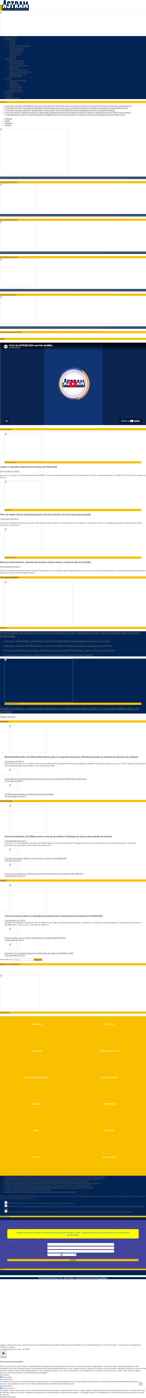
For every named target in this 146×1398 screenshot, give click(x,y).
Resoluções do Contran (109, 1077)
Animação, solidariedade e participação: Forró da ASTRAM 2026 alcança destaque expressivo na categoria (53, 252)
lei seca (72, 1196)
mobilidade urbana (85, 1196)
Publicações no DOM (17, 74)
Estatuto (12, 44)
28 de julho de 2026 (8, 220)
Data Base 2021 (50, 1196)
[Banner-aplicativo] (8, 717)
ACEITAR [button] (26, 1349)
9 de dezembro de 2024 (9, 567)
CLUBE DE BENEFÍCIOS (14, 91)
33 (1, 1196)
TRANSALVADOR (109, 1104)
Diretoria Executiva (16, 48)
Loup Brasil (102, 1278)
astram (25, 1196)
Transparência (10, 59)
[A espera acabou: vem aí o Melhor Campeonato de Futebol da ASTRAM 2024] (13, 934)
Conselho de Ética (16, 50)
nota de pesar (104, 1196)
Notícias (8, 78)
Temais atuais (14, 85)
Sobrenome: (42, 1251)
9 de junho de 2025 (12, 861)
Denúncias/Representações (20, 72)
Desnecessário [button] (6, 1386)
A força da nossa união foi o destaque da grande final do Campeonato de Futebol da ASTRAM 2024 (44, 874)
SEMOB (36, 1130)
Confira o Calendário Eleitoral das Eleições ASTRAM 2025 (28, 467)
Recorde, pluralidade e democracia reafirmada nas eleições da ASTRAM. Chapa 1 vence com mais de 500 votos (60, 650)
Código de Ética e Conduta (19, 46)
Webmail (12, 57)
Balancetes (13, 67)
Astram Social (14, 54)
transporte (30, 1198)
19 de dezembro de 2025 (10, 332)
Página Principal (11, 37)
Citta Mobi (36, 1157)
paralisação (112, 1196)
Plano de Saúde (15, 76)
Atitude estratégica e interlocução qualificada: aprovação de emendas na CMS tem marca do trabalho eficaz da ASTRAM (59, 290)
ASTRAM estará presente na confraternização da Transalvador (29, 794)
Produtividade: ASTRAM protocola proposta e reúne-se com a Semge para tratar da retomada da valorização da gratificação (61, 215)
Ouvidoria (8, 96)
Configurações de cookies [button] (11, 1349)
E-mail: (43, 1244)
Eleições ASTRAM (12, 98)
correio (42, 1196)
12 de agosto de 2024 (13, 940)
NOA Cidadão (36, 1104)
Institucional (9, 39)
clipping (37, 1196)
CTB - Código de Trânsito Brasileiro (36, 1077)
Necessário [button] (4, 1375)
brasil (33, 1196)
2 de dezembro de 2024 (14, 876)
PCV (118, 1196)
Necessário (7, 1377)
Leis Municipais (36, 1051)
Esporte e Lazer (15, 89)
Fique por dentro (15, 87)
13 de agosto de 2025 (13, 761)
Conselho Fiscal (15, 52)
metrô (77, 1196)
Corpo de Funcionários (18, 70)
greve (67, 1196)
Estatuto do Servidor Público (109, 1051)
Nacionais (13, 83)
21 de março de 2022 (13, 781)
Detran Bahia (109, 1130)
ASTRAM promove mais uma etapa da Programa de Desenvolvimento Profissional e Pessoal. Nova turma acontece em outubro (62, 178)
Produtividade (124, 1196)
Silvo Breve (9, 94)
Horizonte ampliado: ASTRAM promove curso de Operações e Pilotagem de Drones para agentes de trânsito (53, 327)
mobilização (95, 1196)
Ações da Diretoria (16, 61)
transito (23, 1198)
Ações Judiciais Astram (18, 65)
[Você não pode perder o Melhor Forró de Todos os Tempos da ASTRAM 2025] (13, 854)
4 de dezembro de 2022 (14, 955)
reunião (131, 1196)
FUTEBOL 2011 (60, 1196)
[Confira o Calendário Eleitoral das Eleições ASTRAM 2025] (23, 460)
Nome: (44, 1247)
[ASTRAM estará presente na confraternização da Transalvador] (13, 790)
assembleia (18, 1196)
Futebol (3, 880)
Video (2, 339)
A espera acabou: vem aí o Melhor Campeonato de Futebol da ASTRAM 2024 (35, 938)
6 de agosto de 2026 (8, 182)
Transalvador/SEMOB (17, 81)
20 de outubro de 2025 (9, 471)
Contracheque (36, 1024)
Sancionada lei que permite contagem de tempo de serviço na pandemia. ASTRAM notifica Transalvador (46, 779)
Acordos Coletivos (16, 63)
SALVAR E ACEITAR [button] (8, 1397)
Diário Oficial (109, 1024)
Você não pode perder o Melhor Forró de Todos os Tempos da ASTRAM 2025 (35, 858)
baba (29, 1196)
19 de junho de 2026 (8, 257)
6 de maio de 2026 (7, 295)
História (12, 41)
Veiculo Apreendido (109, 1157)
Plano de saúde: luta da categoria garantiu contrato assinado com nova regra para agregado (45, 514)
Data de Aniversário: (39, 1254)
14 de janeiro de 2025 (8, 519)
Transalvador (16, 1198)
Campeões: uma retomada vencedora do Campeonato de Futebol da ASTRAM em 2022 (39, 953)
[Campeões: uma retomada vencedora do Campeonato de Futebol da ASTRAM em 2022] (13, 949)
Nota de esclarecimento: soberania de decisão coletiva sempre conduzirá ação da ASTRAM (45, 562)
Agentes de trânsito (8, 1196)
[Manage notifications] (140, 1384)
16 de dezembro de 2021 (15, 796)
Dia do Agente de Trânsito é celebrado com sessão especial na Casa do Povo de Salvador (49, 655)
